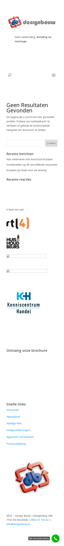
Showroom (12, 410)
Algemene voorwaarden (20, 437)
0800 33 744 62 (40, 519)
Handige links (14, 423)
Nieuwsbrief (13, 416)
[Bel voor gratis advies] (56, 538)
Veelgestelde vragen (18, 430)
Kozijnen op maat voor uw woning (26, 170)
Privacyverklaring (16, 443)
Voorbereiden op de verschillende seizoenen (31, 164)
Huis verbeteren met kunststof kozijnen (29, 159)
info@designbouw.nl (18, 524)
